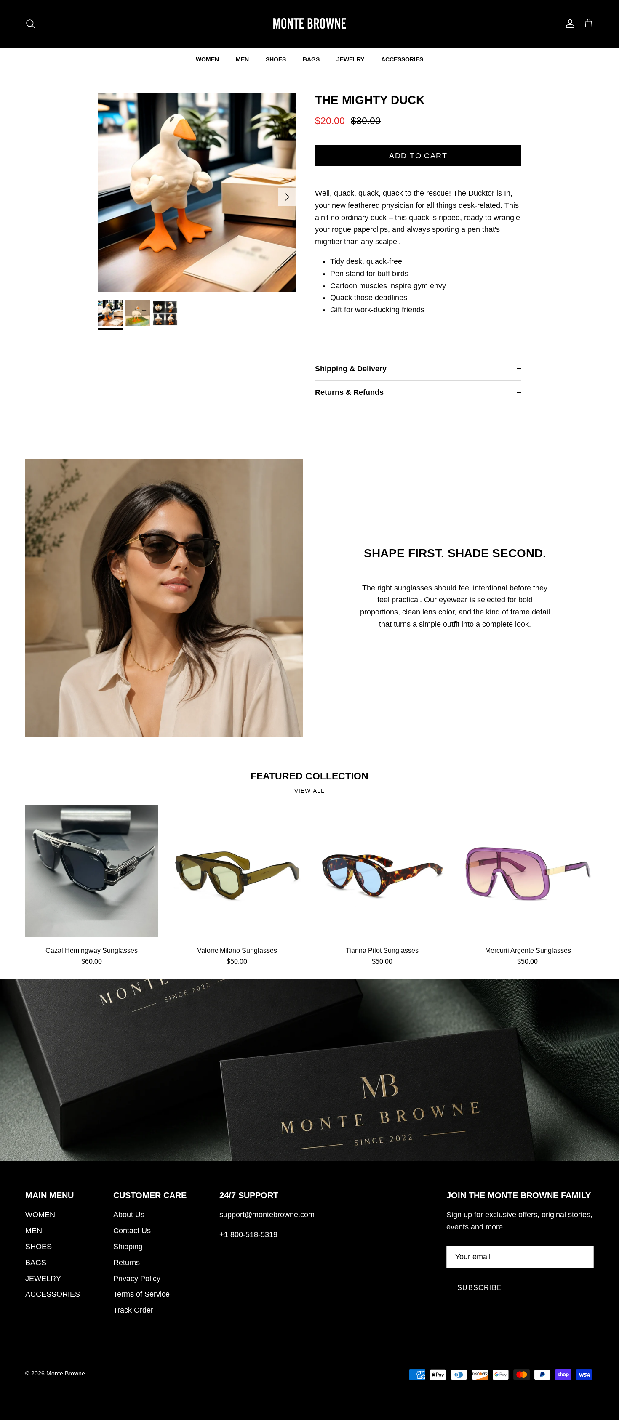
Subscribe (479, 1287)
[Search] (30, 24)
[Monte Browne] (309, 23)
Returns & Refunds (349, 392)
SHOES (276, 59)
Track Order (133, 1310)
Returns (126, 1262)
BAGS (311, 59)
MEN (242, 59)
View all (309, 791)
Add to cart (418, 156)
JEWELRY (350, 59)
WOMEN (207, 59)
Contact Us (132, 1230)
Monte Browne (65, 1373)
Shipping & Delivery (351, 368)
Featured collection (309, 776)
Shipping (128, 1246)
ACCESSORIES (402, 59)
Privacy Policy (136, 1278)
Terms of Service (141, 1294)
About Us (128, 1214)
